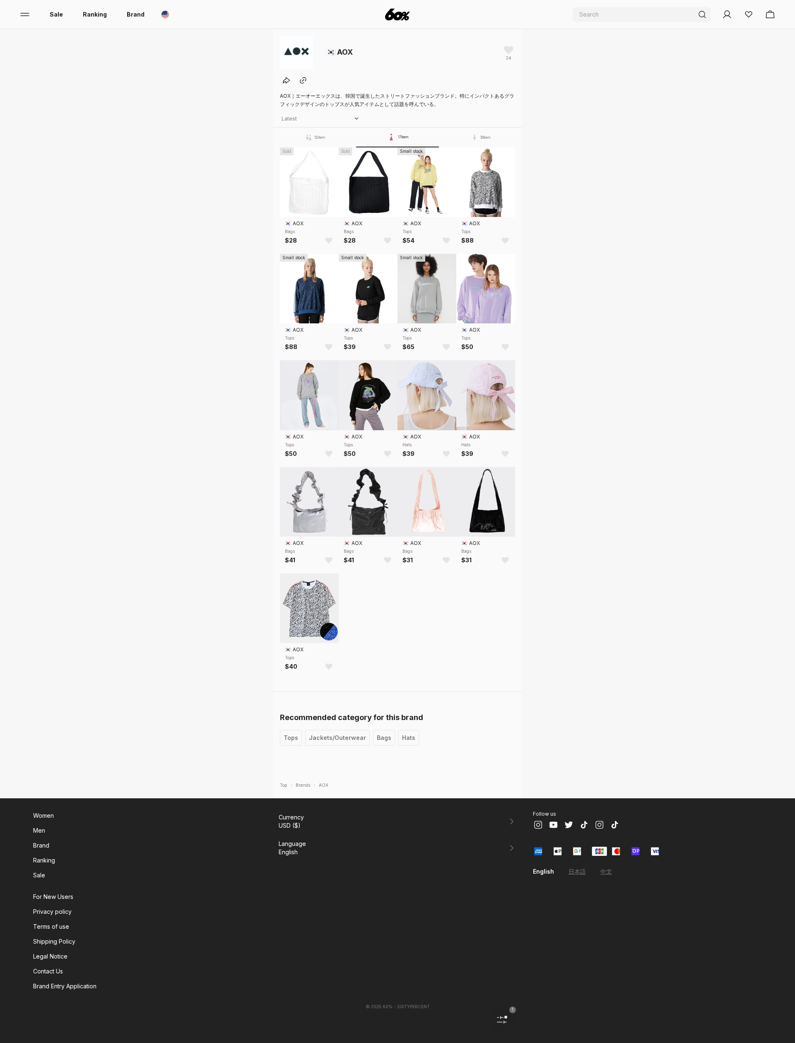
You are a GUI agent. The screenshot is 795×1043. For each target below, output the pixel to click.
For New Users (53, 896)
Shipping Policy (54, 941)
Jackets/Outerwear (337, 737)
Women (43, 815)
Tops (291, 737)
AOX (323, 785)
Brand (136, 14)
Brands (303, 785)
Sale (56, 14)
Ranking (95, 14)
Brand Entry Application (64, 986)
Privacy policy (52, 911)
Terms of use (51, 926)
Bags (384, 737)
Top (283, 785)
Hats (408, 737)
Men (39, 830)
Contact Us (48, 971)
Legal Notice (50, 956)
